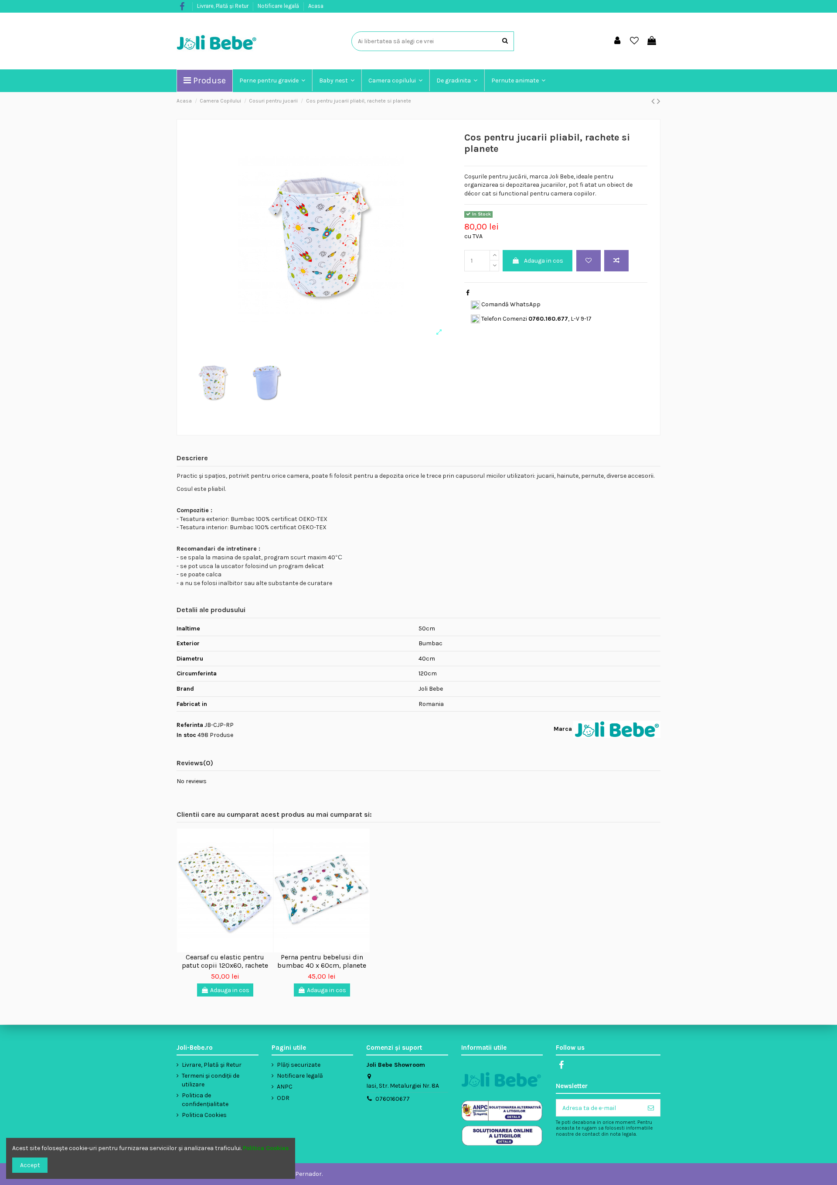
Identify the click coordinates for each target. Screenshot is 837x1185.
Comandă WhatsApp (510, 304)
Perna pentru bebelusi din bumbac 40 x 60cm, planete (321, 961)
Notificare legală (279, 6)
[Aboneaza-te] (651, 1107)
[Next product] (658, 101)
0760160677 (392, 1099)
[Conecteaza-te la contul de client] (617, 41)
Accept (30, 1165)
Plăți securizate (298, 1065)
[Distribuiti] (468, 293)
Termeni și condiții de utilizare (210, 1080)
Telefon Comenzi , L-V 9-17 (536, 318)
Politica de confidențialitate (205, 1100)
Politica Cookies (204, 1115)
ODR (283, 1098)
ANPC (285, 1086)
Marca (563, 729)
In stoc (186, 735)
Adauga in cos (543, 260)
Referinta (190, 725)
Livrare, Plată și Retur (223, 6)
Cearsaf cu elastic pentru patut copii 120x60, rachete (225, 961)
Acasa (315, 6)
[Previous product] (654, 101)
